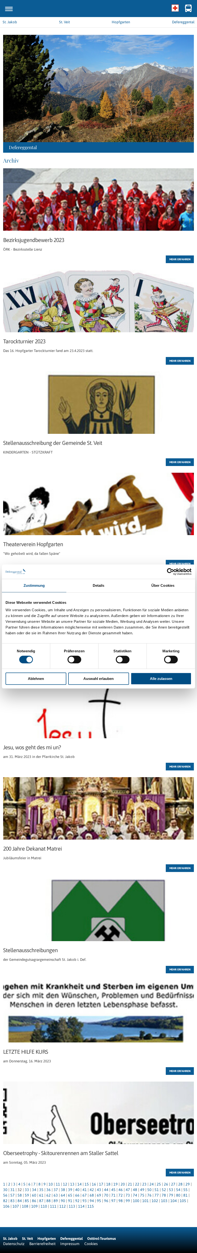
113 (72, 1206)
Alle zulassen (161, 679)
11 (58, 1184)
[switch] (74, 659)
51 (156, 1189)
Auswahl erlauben (98, 679)
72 (120, 1195)
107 (15, 1206)
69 (99, 1195)
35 (41, 1189)
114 (81, 1206)
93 (84, 1201)
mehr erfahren (180, 259)
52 (164, 1189)
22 (137, 1184)
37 (56, 1189)
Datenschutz (14, 1243)
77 (156, 1195)
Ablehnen (36, 679)
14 (79, 1184)
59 (27, 1195)
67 (84, 1195)
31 (12, 1189)
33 (27, 1189)
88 (48, 1201)
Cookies (91, 1243)
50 (149, 1189)
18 (108, 1184)
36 (48, 1189)
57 (12, 1195)
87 (41, 1201)
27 (173, 1184)
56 (5, 1195)
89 (56, 1201)
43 (99, 1189)
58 (20, 1195)
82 (5, 1201)
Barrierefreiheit (42, 1243)
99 (128, 1201)
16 (94, 1184)
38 (63, 1189)
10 (51, 1184)
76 (149, 1195)
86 (34, 1201)
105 (183, 1201)
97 (113, 1201)
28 (180, 1184)
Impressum (70, 1243)
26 (166, 1184)
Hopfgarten (46, 1238)
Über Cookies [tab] (162, 585)
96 (106, 1201)
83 (12, 1201)
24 (151, 1184)
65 (70, 1195)
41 (84, 1189)
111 (53, 1206)
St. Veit (27, 1238)
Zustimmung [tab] (34, 585)
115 (90, 1206)
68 (92, 1195)
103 (164, 1201)
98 (120, 1201)
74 (135, 1195)
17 (101, 1184)
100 (136, 1201)
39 (70, 1189)
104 (173, 1201)
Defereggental (72, 1238)
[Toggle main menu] (9, 9)
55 (185, 1189)
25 (159, 1184)
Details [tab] (99, 585)
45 (113, 1189)
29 (187, 1184)
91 (70, 1201)
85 (27, 1201)
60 (34, 1195)
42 (92, 1189)
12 (65, 1184)
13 (72, 1184)
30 (5, 1189)
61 (41, 1195)
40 (77, 1189)
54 (178, 1189)
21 (130, 1184)
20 (123, 1184)
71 (113, 1195)
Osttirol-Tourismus (101, 1238)
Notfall (175, 8)
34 (34, 1189)
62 (48, 1195)
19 (115, 1184)
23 (144, 1184)
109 (34, 1206)
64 (63, 1195)
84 (20, 1201)
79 (171, 1195)
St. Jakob (10, 1238)
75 (142, 1195)
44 (106, 1189)
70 (106, 1195)
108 (25, 1206)
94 (92, 1201)
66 (77, 1195)
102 (155, 1201)
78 (164, 1195)
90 (63, 1201)
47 (128, 1189)
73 (128, 1195)
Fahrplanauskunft (188, 8)
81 (185, 1195)
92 (77, 1201)
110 (44, 1206)
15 (87, 1184)
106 (6, 1206)
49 (142, 1189)
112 (62, 1206)
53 (171, 1189)
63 (56, 1195)
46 (120, 1189)
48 (135, 1189)
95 (99, 1201)
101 (145, 1201)
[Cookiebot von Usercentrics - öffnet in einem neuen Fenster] (170, 571)
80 (178, 1195)
